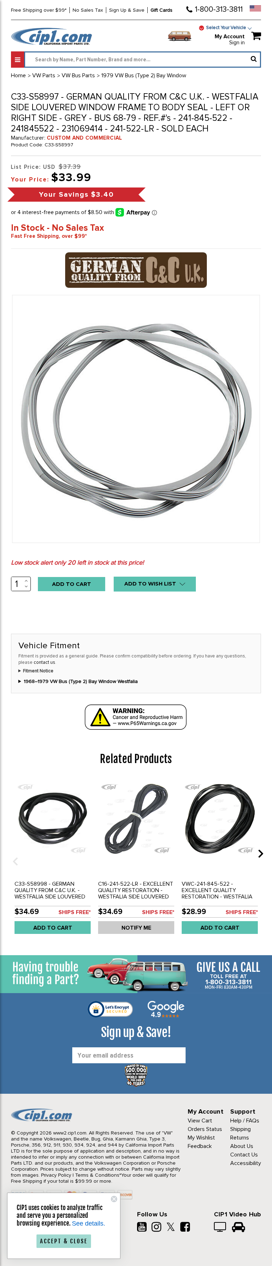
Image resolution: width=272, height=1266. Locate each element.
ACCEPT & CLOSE (63, 1241)
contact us (44, 662)
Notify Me (136, 927)
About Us (241, 1146)
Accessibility (245, 1163)
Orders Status (205, 1129)
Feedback (200, 1146)
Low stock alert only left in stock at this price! (77, 562)
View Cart (200, 1120)
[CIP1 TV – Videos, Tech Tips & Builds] (220, 1227)
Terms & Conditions (97, 1175)
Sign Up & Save (126, 10)
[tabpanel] (53, 858)
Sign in (237, 42)
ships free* (74, 912)
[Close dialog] (114, 1199)
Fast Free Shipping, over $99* (49, 236)
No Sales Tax (88, 10)
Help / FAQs (244, 1120)
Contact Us (244, 1154)
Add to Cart (52, 927)
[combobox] (142, 59)
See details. (88, 1223)
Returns (239, 1137)
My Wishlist (201, 1137)
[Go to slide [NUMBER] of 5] (13, 853)
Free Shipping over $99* (39, 10)
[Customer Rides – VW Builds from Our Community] (238, 1227)
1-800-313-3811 (219, 9)
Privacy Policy (56, 1175)
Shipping (240, 1129)
